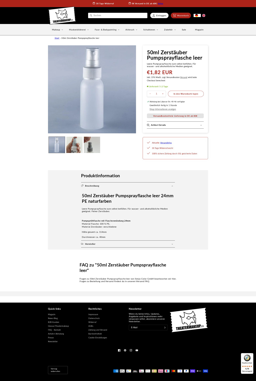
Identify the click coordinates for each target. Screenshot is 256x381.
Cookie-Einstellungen (97, 337)
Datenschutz (94, 318)
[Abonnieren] (164, 327)
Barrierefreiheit (95, 334)
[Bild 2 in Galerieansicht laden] (74, 145)
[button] (181, 15)
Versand (183, 77)
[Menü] (251, 354)
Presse (51, 337)
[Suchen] (91, 15)
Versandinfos (166, 143)
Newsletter (53, 341)
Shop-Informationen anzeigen (163, 109)
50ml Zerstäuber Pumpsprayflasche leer (80, 38)
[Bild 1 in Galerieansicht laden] (57, 145)
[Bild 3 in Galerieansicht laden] (92, 145)
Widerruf (92, 322)
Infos (160, 3)
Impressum (93, 314)
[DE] (197, 15)
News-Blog (53, 318)
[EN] (204, 15)
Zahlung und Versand (97, 330)
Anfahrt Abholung (56, 334)
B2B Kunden (53, 322)
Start (57, 38)
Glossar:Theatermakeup (58, 326)
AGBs (90, 326)
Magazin (51, 314)
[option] (204, 15)
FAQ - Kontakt (54, 330)
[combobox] (117, 15)
